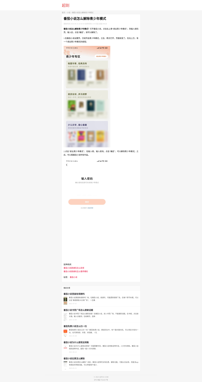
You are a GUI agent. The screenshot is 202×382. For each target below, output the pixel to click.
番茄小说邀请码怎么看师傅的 (76, 271)
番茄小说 (73, 277)
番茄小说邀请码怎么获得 (74, 268)
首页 (63, 12)
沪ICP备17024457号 (101, 380)
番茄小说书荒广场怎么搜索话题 (78, 310)
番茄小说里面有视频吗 (74, 294)
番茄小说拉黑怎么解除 (74, 358)
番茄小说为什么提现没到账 (76, 342)
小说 (68, 12)
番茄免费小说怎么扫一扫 (75, 326)
